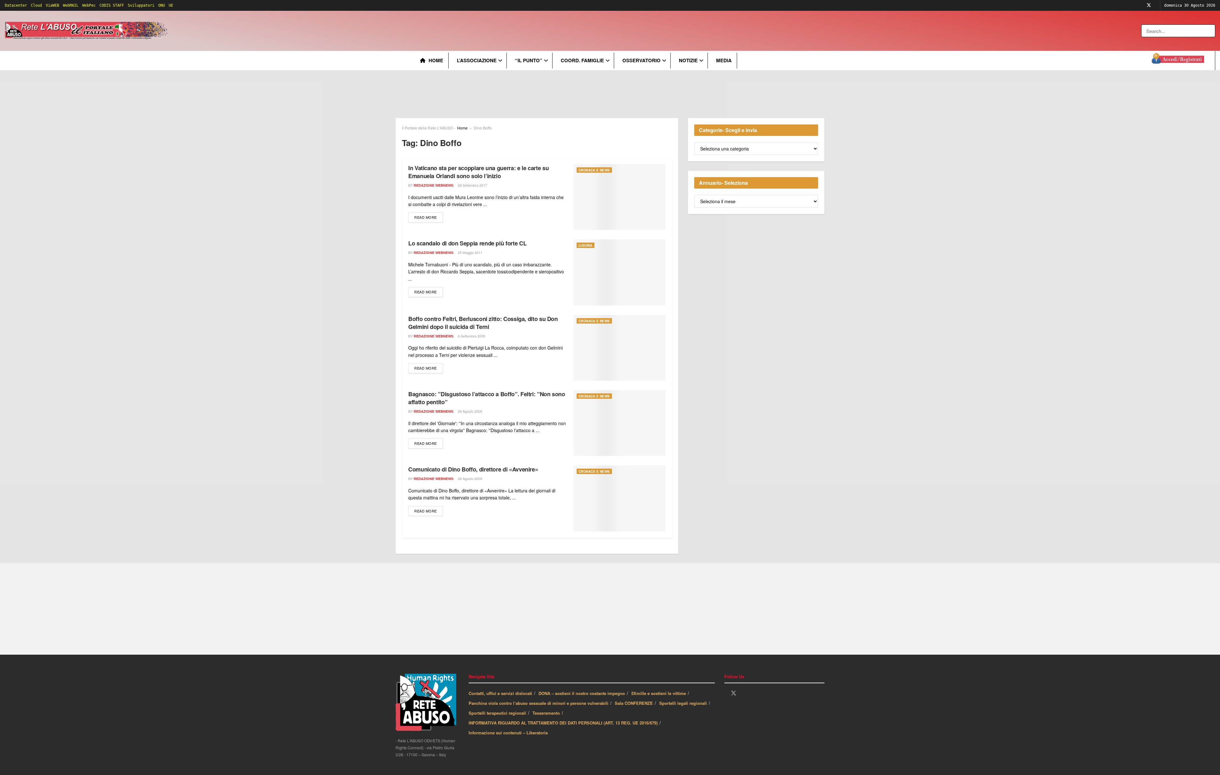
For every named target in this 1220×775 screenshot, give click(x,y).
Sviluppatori (141, 5)
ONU (161, 5)
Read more (428, 217)
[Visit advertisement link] (298, 30)
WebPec (89, 5)
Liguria (586, 245)
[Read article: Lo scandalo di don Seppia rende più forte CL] (619, 272)
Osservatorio (641, 60)
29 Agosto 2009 (469, 411)
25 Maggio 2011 (469, 252)
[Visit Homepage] (87, 30)
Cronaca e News (594, 170)
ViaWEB (52, 5)
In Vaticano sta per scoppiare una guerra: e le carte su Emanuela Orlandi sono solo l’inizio (478, 172)
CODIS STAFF (111, 5)
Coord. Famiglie (582, 60)
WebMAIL (70, 5)
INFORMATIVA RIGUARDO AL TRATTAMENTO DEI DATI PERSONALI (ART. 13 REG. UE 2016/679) (563, 723)
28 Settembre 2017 (472, 185)
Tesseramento (546, 713)
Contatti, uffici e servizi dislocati (500, 693)
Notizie (688, 60)
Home (436, 60)
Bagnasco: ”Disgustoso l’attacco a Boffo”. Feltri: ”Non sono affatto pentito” (486, 398)
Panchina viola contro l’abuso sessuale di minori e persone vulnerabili (538, 703)
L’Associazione (477, 60)
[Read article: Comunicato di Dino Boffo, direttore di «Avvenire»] (619, 498)
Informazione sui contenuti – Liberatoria (508, 733)
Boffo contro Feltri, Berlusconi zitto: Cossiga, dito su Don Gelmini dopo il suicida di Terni (483, 323)
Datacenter (16, 5)
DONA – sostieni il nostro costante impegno (582, 693)
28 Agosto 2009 (469, 478)
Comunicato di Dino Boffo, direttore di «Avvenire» (473, 469)
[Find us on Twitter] (1149, 5)
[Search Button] (1211, 30)
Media (724, 60)
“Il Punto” (528, 60)
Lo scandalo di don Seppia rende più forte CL (467, 243)
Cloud (36, 5)
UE (171, 5)
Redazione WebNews (433, 185)
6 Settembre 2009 (471, 335)
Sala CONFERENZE (634, 703)
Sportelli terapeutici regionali (497, 713)
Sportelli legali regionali (683, 703)
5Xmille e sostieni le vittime (658, 693)
